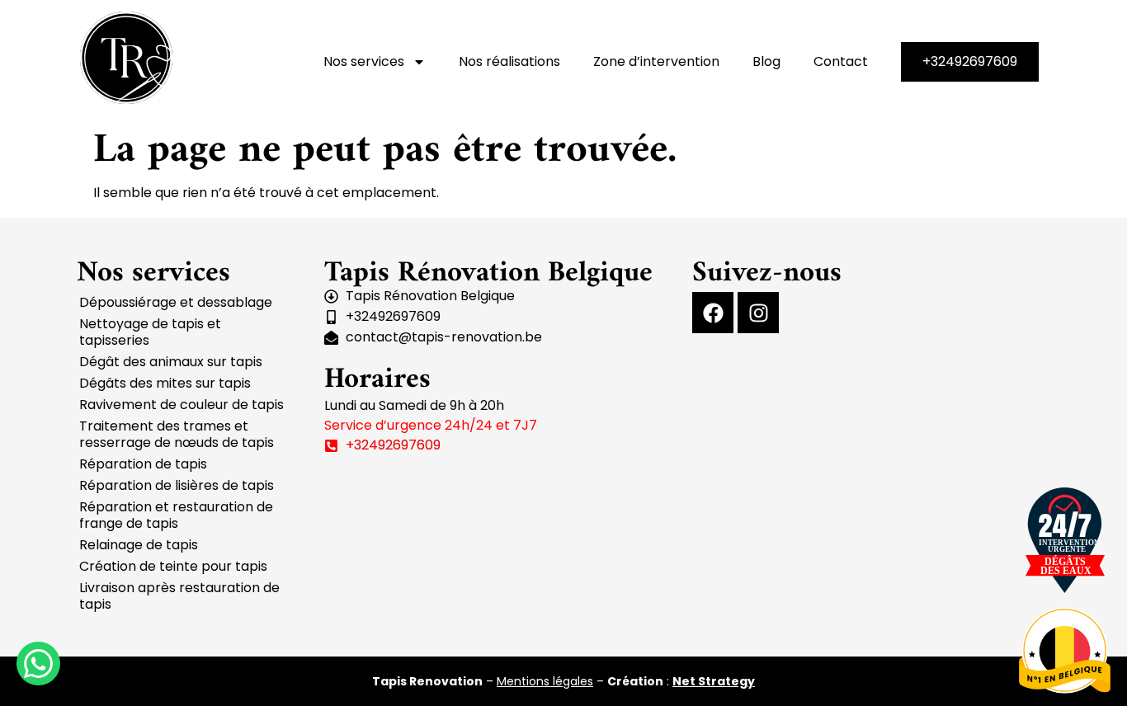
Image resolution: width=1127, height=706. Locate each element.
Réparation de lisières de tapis (176, 485)
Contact (840, 61)
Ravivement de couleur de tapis (181, 404)
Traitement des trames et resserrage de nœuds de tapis (176, 434)
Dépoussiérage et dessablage (175, 302)
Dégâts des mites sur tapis (165, 383)
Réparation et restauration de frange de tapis (176, 515)
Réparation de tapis (143, 463)
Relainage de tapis (138, 544)
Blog (766, 61)
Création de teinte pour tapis (173, 566)
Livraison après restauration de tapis (179, 596)
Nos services (363, 61)
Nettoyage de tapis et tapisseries (150, 332)
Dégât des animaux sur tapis (170, 361)
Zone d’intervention (656, 61)
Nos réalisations (509, 61)
